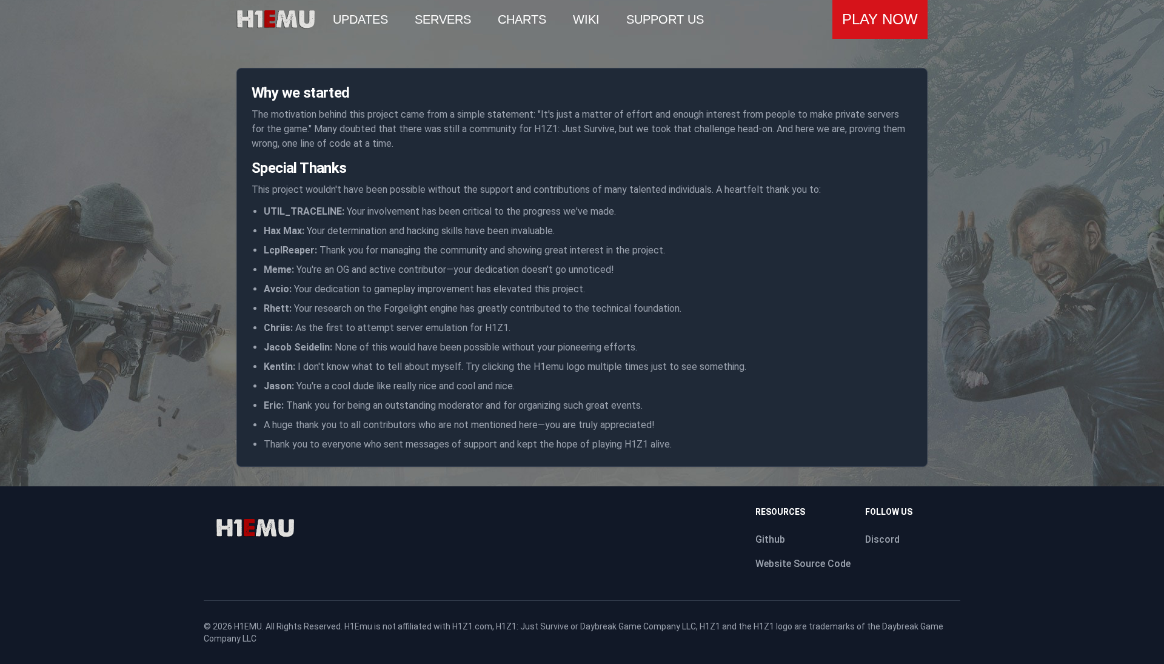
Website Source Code (803, 563)
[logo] (255, 528)
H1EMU (248, 626)
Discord (882, 539)
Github (770, 539)
